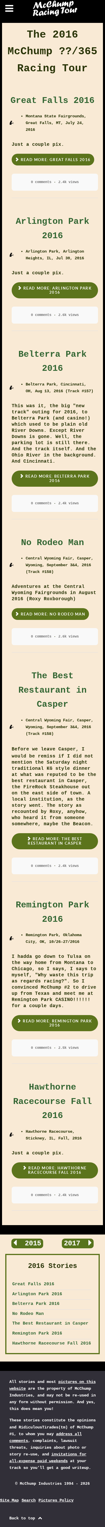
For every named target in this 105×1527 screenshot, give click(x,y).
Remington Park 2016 (37, 1333)
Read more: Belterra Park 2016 (57, 478)
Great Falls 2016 (52, 101)
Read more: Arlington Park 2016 (57, 290)
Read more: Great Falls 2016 (55, 160)
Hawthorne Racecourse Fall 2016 (52, 1101)
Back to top (23, 1518)
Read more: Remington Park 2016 (56, 1023)
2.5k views (68, 1048)
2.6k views (68, 315)
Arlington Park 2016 (37, 1294)
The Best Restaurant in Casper (52, 690)
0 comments (41, 182)
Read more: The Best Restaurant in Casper (55, 841)
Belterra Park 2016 (36, 1303)
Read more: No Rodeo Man (52, 614)
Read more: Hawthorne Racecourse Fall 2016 (57, 1170)
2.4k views (68, 182)
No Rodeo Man (52, 543)
